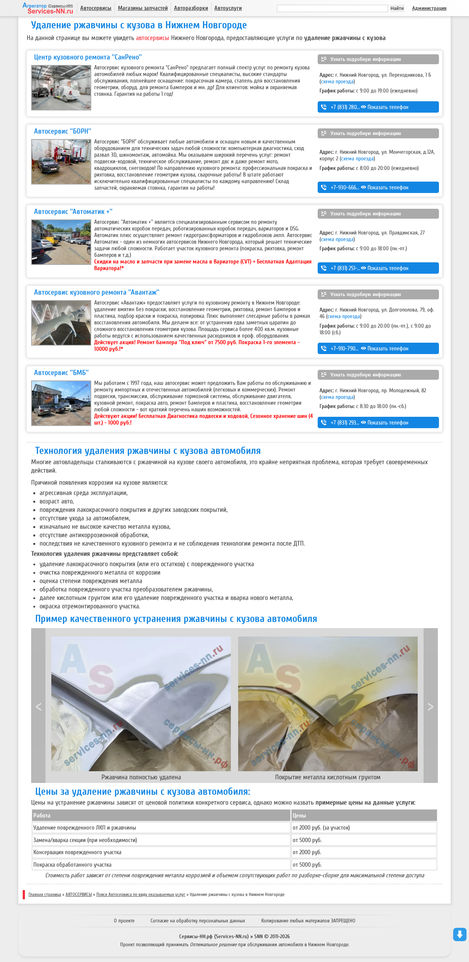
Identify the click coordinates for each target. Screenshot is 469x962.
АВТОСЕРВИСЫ (79, 894)
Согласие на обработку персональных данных (198, 921)
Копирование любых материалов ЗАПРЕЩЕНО (308, 921)
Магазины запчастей (143, 8)
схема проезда (337, 81)
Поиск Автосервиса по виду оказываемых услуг (140, 894)
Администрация (429, 8)
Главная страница (45, 894)
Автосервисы (95, 8)
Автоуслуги (228, 8)
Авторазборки (191, 8)
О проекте (124, 921)
